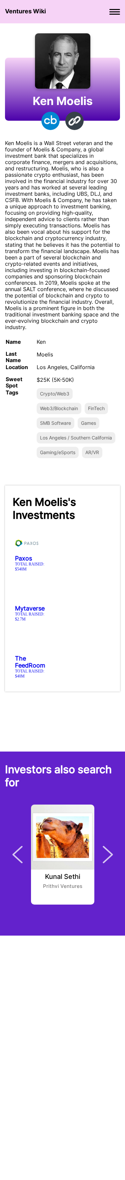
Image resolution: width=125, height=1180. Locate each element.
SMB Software (55, 423)
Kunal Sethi (62, 877)
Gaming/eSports (57, 452)
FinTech (96, 408)
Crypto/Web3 (54, 393)
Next (107, 854)
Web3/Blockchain (59, 408)
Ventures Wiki (25, 11)
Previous (17, 854)
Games (88, 423)
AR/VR (92, 452)
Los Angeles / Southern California (76, 437)
